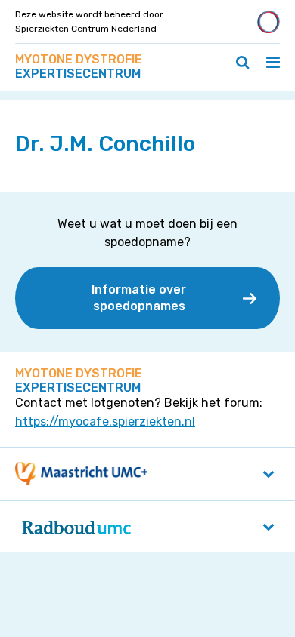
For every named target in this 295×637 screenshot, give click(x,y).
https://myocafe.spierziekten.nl (105, 421)
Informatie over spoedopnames (139, 297)
